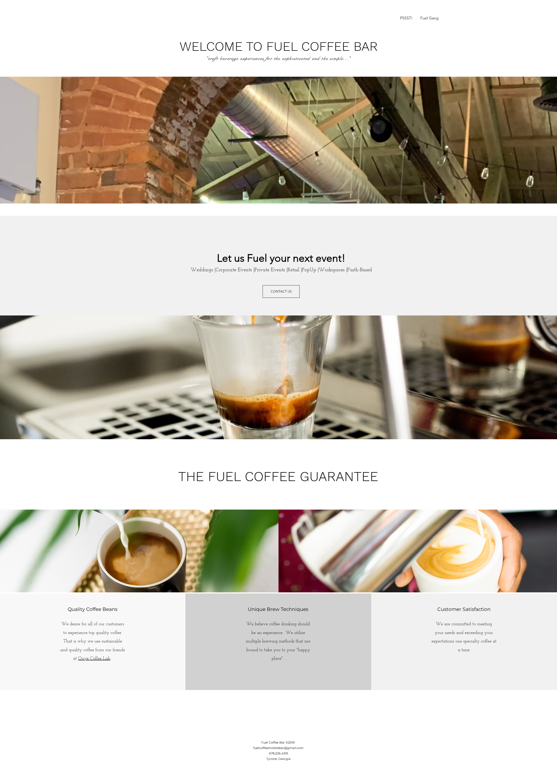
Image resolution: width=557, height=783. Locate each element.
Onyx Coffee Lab (94, 658)
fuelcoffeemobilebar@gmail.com (278, 748)
